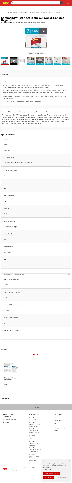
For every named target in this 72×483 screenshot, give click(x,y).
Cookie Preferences (13, 468)
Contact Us (61, 407)
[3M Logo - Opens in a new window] (6, 3)
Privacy (17, 467)
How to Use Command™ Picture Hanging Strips (34, 424)
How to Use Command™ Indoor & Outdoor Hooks (35, 449)
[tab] (35, 354)
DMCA (33, 467)
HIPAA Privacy (25, 467)
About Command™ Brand (59, 429)
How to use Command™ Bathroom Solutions (35, 437)
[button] (60, 477)
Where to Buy (58, 421)
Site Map (56, 426)
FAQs (9, 407)
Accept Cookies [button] (48, 477)
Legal (10, 467)
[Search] (61, 2)
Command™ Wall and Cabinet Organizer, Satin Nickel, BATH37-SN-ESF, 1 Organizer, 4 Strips (10, 379)
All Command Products (9, 420)
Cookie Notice (48, 469)
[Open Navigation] (68, 3)
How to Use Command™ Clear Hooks (34, 456)
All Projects (6, 422)
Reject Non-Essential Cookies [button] (51, 473)
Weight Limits (32, 460)
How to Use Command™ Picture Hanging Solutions (34, 430)
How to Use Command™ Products (35, 419)
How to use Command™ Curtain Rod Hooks (34, 443)
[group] (5, 61)
